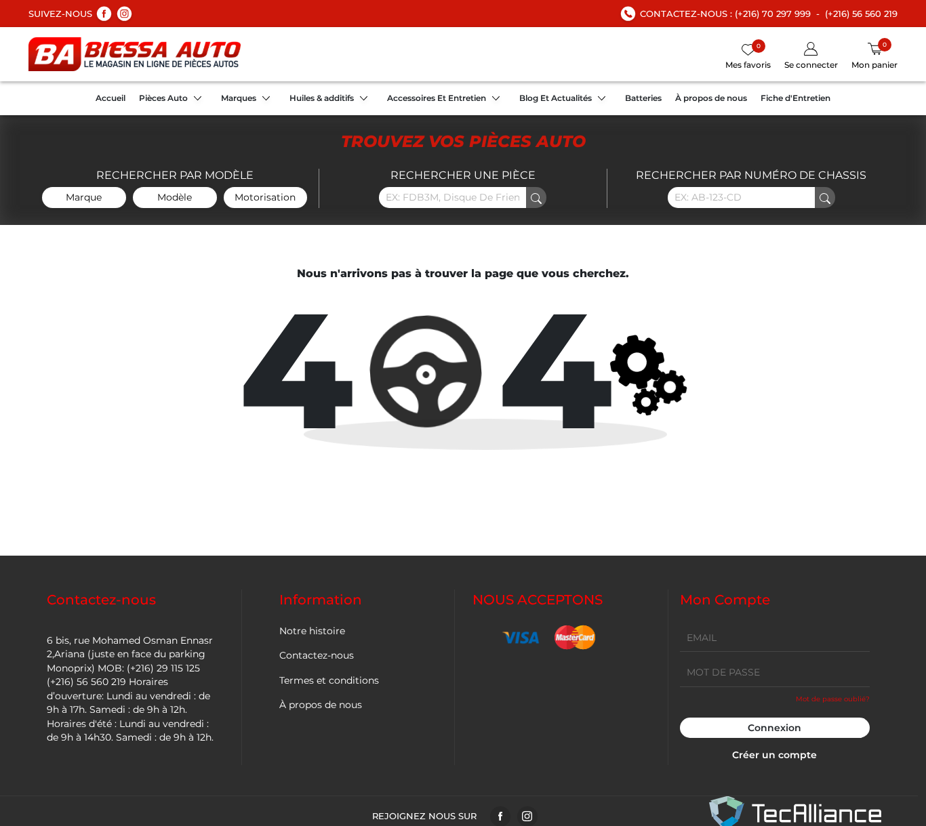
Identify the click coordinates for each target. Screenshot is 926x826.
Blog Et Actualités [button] (555, 98)
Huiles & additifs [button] (321, 98)
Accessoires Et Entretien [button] (436, 98)
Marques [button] (238, 98)
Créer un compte (774, 754)
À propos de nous (711, 98)
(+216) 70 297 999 (773, 13)
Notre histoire (312, 630)
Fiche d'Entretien (795, 98)
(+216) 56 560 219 (861, 13)
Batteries (643, 98)
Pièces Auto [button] (163, 98)
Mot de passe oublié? (833, 699)
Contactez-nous (316, 655)
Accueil (110, 98)
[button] (811, 56)
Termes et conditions (329, 680)
